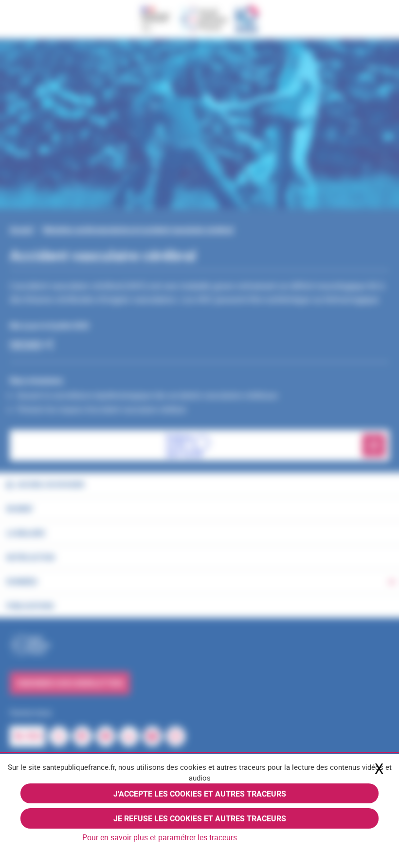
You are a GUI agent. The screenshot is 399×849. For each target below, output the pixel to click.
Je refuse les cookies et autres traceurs (199, 818)
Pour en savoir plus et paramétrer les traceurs (159, 837)
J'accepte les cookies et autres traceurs (199, 793)
